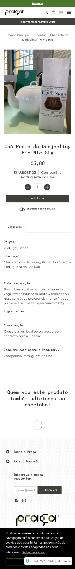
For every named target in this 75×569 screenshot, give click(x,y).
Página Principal (18, 35)
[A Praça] (14, 12)
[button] (46, 12)
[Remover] (28, 187)
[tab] (15, 227)
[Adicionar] (47, 187)
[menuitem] (46, 12)
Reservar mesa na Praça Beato (37, 21)
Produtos (39, 35)
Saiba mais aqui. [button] (33, 552)
